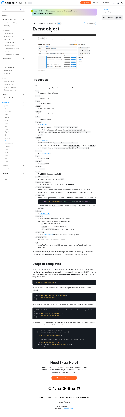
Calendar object (45, 213)
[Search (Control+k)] (113, 3)
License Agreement (83, 397)
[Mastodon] (64, 389)
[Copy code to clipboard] (93, 201)
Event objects (48, 235)
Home (41, 397)
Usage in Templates (108, 12)
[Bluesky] (59, 389)
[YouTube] (73, 389)
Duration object (45, 153)
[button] (29, 3)
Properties (106, 9)
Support (106, 3)
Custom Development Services (63, 397)
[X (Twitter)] (54, 389)
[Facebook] (69, 389)
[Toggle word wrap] (90, 201)
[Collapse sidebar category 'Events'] (23, 78)
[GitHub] (119, 2)
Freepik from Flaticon (68, 408)
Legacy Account (64, 402)
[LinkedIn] (78, 389)
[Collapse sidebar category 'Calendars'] (23, 94)
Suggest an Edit (91, 23)
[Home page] (34, 23)
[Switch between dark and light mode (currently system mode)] (122, 2)
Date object (43, 124)
